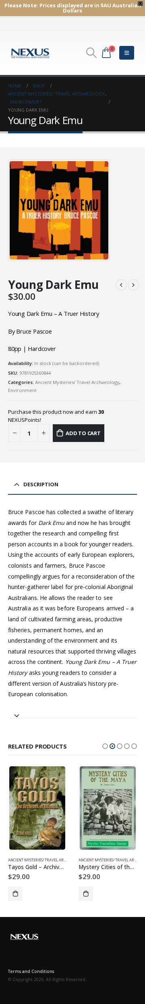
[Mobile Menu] (126, 53)
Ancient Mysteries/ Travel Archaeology (77, 382)
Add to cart (83, 433)
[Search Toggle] (91, 53)
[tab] (72, 712)
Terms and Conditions (31, 971)
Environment (22, 390)
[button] (105, 746)
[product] (37, 808)
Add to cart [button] (15, 893)
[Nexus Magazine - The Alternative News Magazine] (30, 53)
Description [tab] (40, 484)
